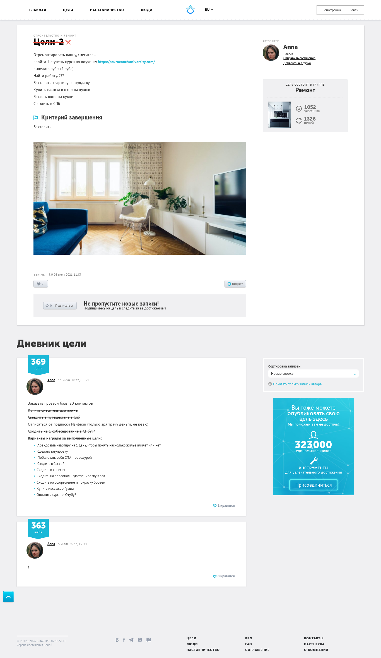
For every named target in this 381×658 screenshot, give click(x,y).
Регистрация (331, 10)
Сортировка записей (284, 366)
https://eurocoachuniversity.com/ (126, 61)
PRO (248, 638)
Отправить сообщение (299, 58)
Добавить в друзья (297, 63)
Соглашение (257, 650)
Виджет (237, 284)
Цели (68, 10)
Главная (37, 10)
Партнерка (314, 644)
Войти (353, 10)
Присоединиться (313, 485)
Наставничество (107, 10)
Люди (147, 10)
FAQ (248, 644)
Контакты (314, 638)
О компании (316, 650)
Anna (290, 47)
